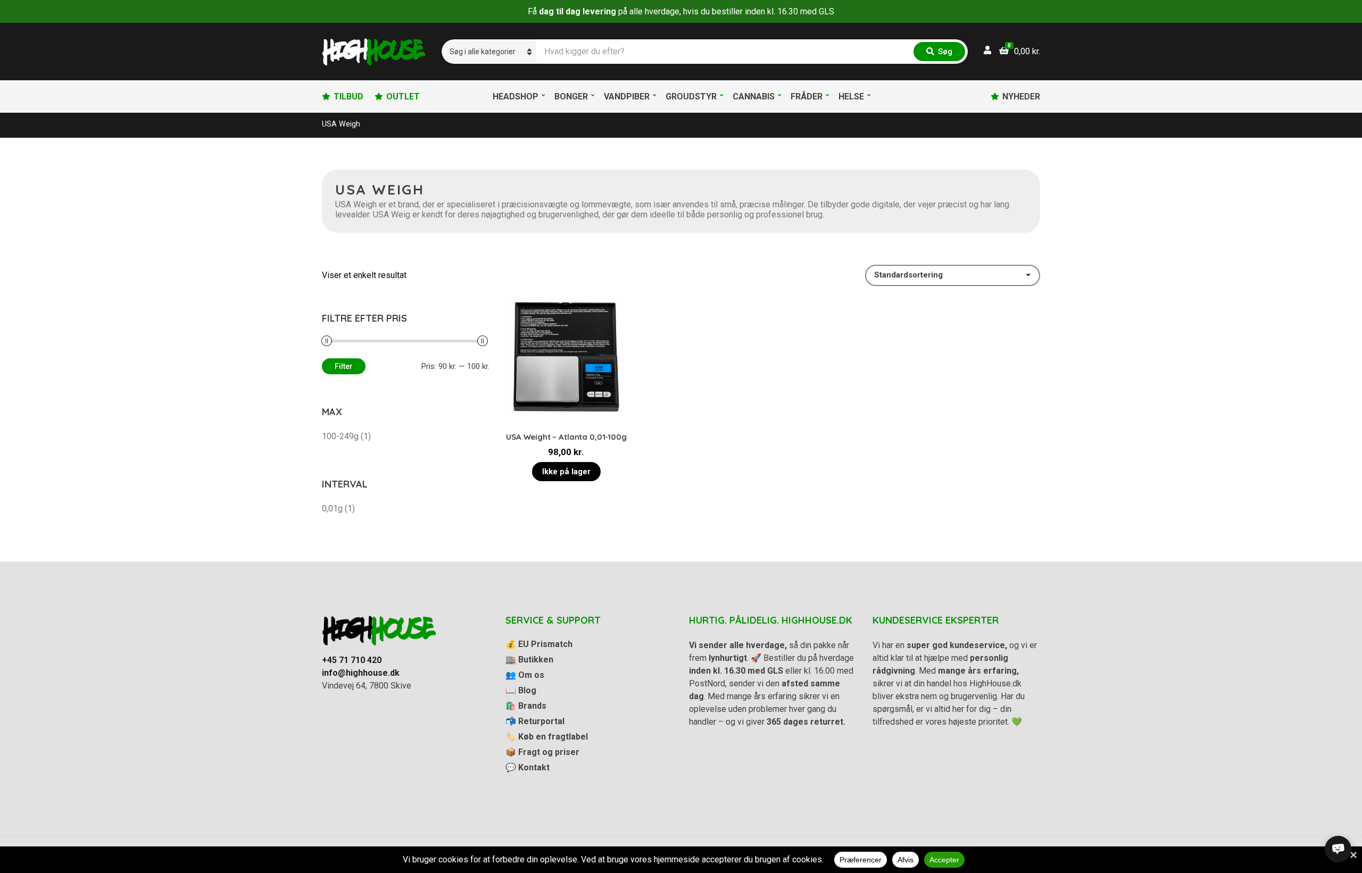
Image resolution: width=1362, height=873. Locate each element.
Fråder (807, 96)
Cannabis (754, 96)
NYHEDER (1021, 96)
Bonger (571, 96)
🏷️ (546, 737)
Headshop (515, 96)
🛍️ (525, 706)
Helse (851, 96)
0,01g (332, 508)
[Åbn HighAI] (1338, 849)
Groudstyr (691, 96)
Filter (344, 366)
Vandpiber (627, 96)
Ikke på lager (566, 471)
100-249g (340, 436)
